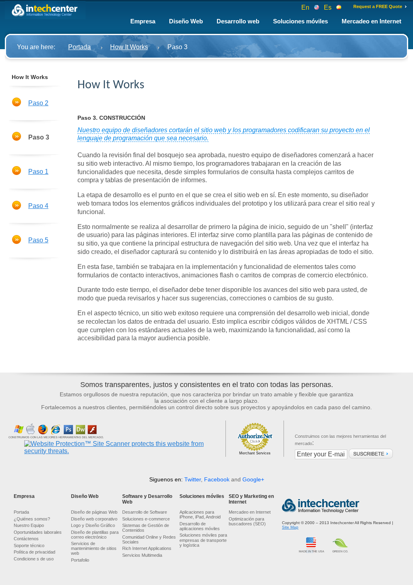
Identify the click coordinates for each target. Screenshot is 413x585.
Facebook (216, 479)
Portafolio (80, 560)
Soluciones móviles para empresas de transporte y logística (203, 540)
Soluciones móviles (300, 21)
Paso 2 (38, 103)
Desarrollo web (238, 21)
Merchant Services (255, 453)
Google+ (253, 479)
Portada (79, 47)
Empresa (142, 21)
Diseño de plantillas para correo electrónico (95, 534)
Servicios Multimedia (142, 555)
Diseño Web (186, 21)
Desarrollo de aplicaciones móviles (199, 526)
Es (330, 7)
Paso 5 (38, 240)
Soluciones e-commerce (146, 518)
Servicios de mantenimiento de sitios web (94, 548)
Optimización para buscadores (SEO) (247, 521)
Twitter (192, 479)
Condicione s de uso (34, 558)
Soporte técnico (29, 545)
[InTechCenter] (45, 10)
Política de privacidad (34, 552)
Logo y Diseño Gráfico (93, 525)
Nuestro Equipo (29, 525)
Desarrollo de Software (144, 512)
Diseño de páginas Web (94, 512)
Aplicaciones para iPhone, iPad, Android (200, 514)
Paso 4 (38, 205)
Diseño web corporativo (94, 518)
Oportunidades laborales (38, 532)
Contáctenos (26, 538)
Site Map (290, 527)
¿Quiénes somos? (32, 518)
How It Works (129, 47)
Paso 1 (38, 171)
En (307, 7)
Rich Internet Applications (146, 548)
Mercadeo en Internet (371, 21)
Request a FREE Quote (377, 6)
